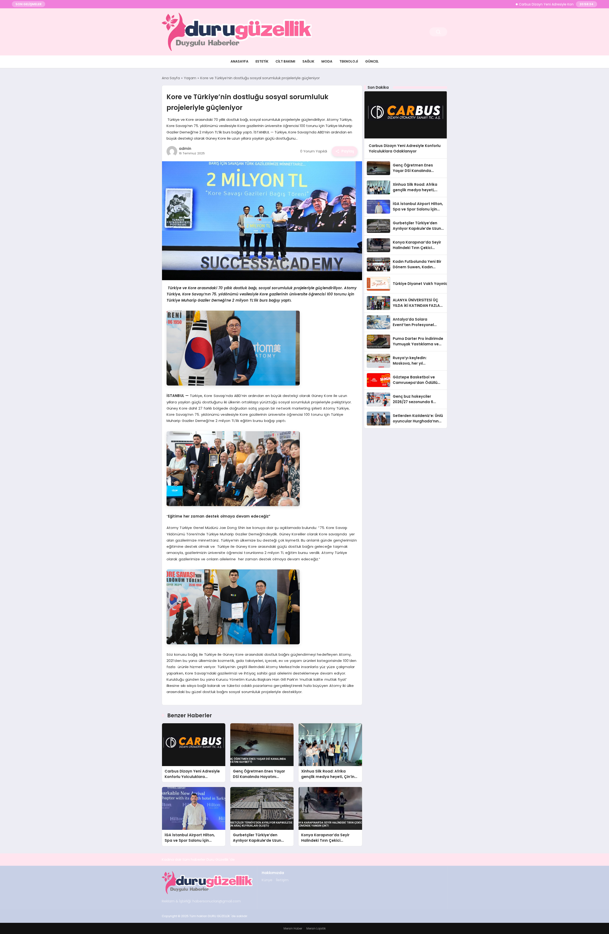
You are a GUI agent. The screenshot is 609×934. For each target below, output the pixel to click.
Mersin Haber (293, 928)
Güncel (372, 61)
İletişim (282, 879)
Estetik (261, 61)
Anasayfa (239, 61)
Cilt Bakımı (285, 61)
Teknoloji (348, 61)
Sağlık (308, 61)
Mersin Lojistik (316, 928)
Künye (267, 879)
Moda (326, 61)
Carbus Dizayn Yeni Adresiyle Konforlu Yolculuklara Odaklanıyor (540, 4)
